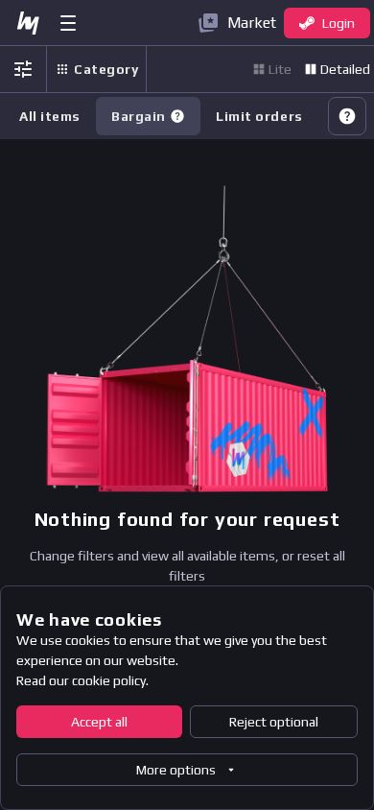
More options (176, 769)
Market (251, 22)
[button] (177, 116)
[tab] (148, 116)
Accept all (99, 721)
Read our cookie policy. (82, 680)
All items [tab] (50, 116)
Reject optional (273, 721)
